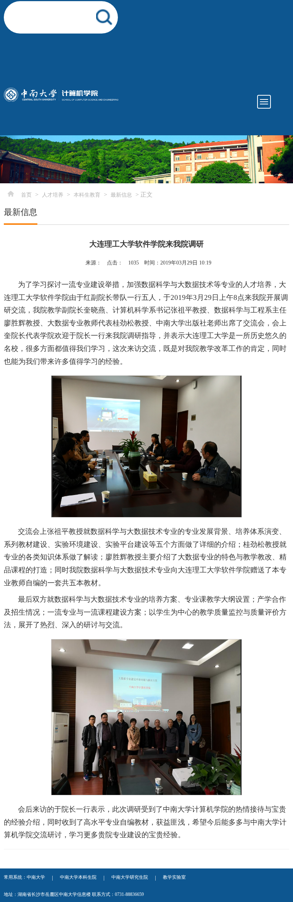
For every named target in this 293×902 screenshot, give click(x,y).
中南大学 (36, 877)
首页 (26, 195)
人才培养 (52, 195)
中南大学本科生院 (78, 877)
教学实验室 (174, 877)
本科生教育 (87, 195)
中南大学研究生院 (129, 877)
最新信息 (121, 195)
